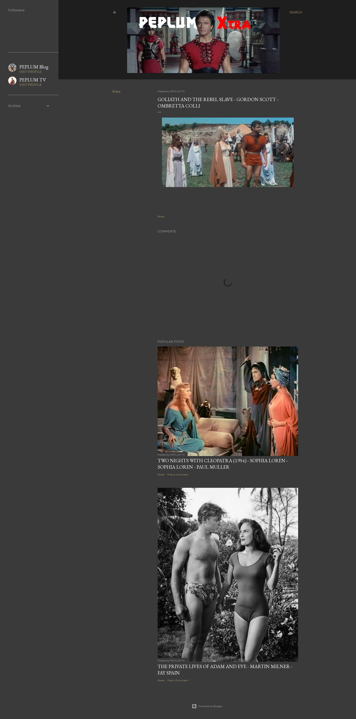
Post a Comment (177, 474)
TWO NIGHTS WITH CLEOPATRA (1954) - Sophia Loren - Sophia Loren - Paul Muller (223, 463)
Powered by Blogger (210, 706)
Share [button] (116, 91)
